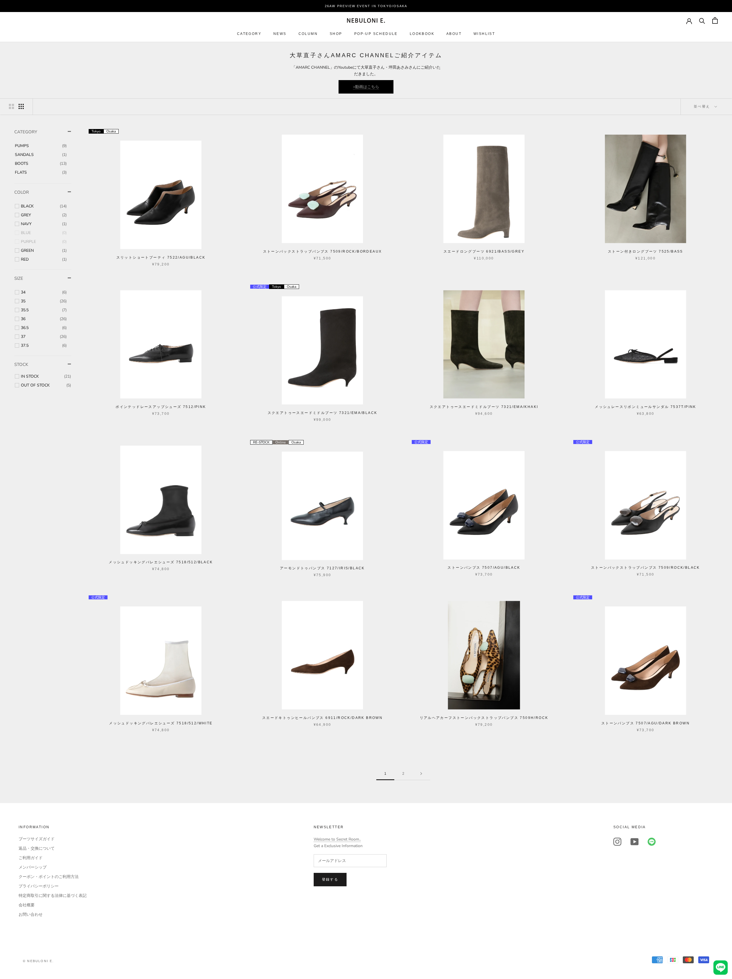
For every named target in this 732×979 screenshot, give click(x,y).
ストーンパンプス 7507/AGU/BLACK (483, 568)
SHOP (336, 34)
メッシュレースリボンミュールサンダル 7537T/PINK (645, 407)
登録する (330, 879)
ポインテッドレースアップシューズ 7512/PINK (161, 407)
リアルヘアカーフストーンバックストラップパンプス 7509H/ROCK (484, 718)
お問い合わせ (31, 914)
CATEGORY (249, 34)
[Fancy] (652, 842)
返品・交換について (37, 848)
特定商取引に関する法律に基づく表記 (53, 895)
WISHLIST (484, 34)
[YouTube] (634, 842)
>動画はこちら (366, 87)
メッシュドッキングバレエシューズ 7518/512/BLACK (161, 562)
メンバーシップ (33, 867)
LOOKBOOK (422, 34)
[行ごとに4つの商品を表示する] (21, 106)
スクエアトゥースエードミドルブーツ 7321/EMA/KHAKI (484, 407)
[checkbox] (41, 145)
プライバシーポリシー (39, 886)
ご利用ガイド (31, 858)
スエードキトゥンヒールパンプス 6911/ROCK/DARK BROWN (322, 718)
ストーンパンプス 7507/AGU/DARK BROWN (645, 723)
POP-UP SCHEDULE (376, 34)
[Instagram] (617, 842)
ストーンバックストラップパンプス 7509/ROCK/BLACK (645, 568)
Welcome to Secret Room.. (337, 839)
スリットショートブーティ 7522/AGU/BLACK (161, 257)
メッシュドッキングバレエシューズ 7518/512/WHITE (160, 723)
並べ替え (703, 106)
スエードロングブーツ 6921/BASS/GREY (483, 251)
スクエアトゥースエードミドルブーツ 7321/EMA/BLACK (322, 413)
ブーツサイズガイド (37, 839)
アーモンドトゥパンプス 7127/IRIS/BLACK (322, 568)
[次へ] (421, 773)
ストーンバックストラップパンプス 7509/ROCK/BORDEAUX (322, 251)
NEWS (280, 34)
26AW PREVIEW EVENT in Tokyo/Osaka (366, 6)
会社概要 (27, 905)
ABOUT (454, 34)
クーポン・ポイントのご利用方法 (49, 876)
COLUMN (308, 34)
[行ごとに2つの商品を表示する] (11, 106)
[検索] (702, 20)
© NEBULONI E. (38, 961)
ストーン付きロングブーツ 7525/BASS (645, 251)
